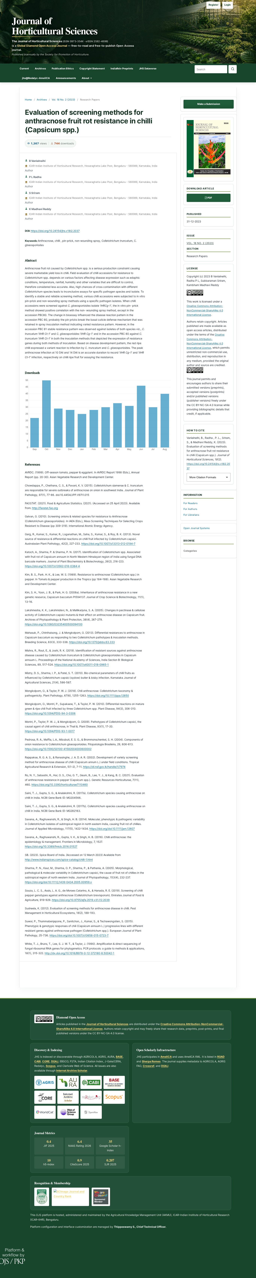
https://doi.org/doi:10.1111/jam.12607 (112, 828)
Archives (40, 68)
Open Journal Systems (196, 528)
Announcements (66, 78)
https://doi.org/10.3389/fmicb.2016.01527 (51, 846)
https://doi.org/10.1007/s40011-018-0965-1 (81, 664)
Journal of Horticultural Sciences (54, 25)
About (86, 78)
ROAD (221, 1056)
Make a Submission (208, 104)
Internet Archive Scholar (71, 1070)
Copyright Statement (92, 68)
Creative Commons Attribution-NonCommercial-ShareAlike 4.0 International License (205, 310)
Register (213, 4)
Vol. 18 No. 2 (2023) (63, 99)
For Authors (190, 509)
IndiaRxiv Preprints (122, 68)
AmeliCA (166, 1056)
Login (227, 4)
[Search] (232, 69)
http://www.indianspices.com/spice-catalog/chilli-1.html (59, 859)
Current (24, 68)
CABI (37, 1061)
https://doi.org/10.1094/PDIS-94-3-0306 (50, 713)
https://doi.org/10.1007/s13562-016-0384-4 (52, 566)
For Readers (190, 503)
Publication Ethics (62, 68)
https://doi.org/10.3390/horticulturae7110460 (59, 784)
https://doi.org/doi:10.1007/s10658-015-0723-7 (79, 935)
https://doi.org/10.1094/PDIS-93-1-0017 (50, 731)
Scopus (50, 1065)
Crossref (148, 1065)
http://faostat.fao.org (45, 508)
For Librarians (191, 514)
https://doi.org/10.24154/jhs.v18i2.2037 (55, 230)
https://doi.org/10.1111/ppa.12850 (108, 695)
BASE (119, 1056)
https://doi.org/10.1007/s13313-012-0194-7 (108, 543)
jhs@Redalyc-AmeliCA (36, 78)
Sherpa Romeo (151, 1061)
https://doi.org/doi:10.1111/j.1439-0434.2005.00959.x (58, 882)
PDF (209, 197)
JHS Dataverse (147, 68)
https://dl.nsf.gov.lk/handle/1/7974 (104, 766)
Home (28, 99)
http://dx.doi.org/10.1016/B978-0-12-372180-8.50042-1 (79, 953)
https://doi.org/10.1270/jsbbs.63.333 (92, 642)
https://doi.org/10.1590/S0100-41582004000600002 (58, 748)
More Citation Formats (202, 477)
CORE (46, 1061)
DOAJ (54, 1061)
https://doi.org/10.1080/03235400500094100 (53, 624)
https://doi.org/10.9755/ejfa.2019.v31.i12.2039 (81, 899)
